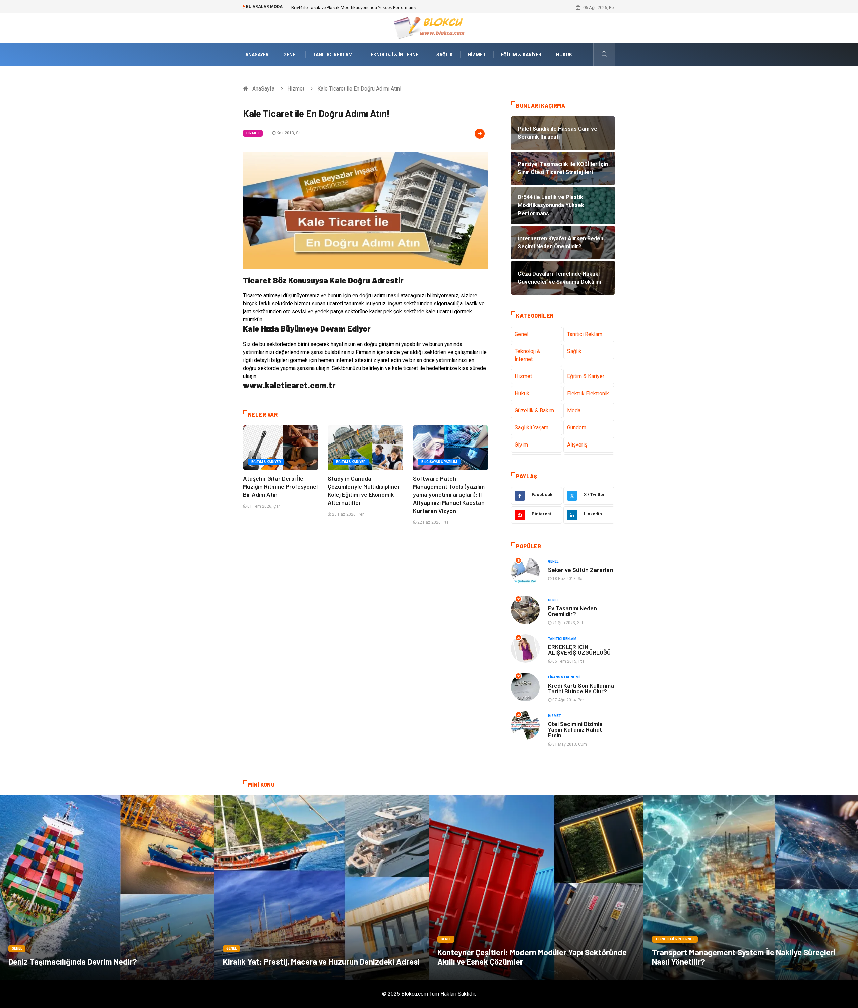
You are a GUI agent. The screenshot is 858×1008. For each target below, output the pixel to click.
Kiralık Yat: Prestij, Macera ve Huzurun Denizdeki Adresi (321, 961)
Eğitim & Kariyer (521, 54)
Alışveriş (577, 444)
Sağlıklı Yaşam (531, 427)
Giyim (521, 444)
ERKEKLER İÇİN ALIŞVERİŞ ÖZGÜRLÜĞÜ (579, 649)
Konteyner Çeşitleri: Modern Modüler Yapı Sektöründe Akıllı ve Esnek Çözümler (532, 956)
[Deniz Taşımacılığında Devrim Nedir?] (107, 887)
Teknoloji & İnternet (394, 54)
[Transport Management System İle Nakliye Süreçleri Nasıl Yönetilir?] (751, 887)
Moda (573, 410)
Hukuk (564, 54)
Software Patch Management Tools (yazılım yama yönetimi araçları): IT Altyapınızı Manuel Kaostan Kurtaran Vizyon (449, 494)
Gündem (576, 427)
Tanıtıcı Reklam (333, 54)
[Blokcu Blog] (429, 27)
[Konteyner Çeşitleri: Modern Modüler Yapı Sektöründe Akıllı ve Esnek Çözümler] (536, 887)
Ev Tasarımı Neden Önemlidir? (572, 610)
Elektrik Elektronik (588, 393)
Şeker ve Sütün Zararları (580, 569)
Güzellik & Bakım (534, 410)
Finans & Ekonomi (564, 677)
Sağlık (444, 54)
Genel (290, 54)
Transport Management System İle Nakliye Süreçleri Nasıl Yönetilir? (744, 956)
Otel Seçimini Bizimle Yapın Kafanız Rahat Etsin (575, 729)
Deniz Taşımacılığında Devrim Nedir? (72, 961)
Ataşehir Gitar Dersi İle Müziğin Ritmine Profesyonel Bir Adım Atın (280, 486)
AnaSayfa (256, 54)
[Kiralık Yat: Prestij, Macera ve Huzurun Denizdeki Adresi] (321, 887)
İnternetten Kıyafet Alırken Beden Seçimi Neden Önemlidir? (347, 7)
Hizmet (477, 54)
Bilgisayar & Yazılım (439, 462)
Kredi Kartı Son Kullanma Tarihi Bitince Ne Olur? (581, 688)
